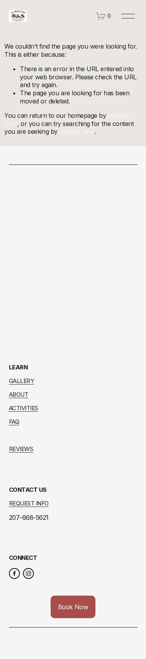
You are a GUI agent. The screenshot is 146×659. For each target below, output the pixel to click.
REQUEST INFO (29, 503)
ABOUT (18, 394)
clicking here (76, 131)
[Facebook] (14, 573)
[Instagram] (28, 573)
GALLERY (21, 381)
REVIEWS (21, 449)
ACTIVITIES (23, 408)
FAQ (14, 421)
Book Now (73, 607)
